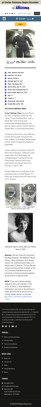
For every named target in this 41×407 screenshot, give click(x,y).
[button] (4, 18)
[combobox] (25, 13)
